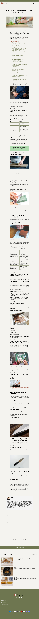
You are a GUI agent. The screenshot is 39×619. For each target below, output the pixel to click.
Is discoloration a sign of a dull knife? (20, 79)
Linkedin (12, 499)
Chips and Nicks (16, 74)
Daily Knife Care (16, 66)
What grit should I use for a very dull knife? (20, 54)
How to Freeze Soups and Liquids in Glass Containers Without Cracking (25, 579)
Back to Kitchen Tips (20, 547)
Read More (12, 390)
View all (35, 554)
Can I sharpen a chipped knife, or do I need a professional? (20, 76)
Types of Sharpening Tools (16, 45)
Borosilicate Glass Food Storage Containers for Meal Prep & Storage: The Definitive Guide (24, 559)
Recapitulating (14, 80)
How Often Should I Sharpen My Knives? (20, 43)
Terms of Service (25, 539)
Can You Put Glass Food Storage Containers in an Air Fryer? (24, 568)
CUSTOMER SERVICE (4, 604)
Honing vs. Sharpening (17, 60)
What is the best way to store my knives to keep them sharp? (20, 65)
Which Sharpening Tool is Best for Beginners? (19, 47)
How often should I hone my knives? (19, 61)
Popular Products (4, 600)
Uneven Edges (15, 70)
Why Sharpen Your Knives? (16, 42)
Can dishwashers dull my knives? (19, 68)
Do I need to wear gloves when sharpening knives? (18, 50)
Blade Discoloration (16, 77)
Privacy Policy (20, 539)
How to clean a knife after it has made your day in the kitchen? (19, 388)
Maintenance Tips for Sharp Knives (18, 59)
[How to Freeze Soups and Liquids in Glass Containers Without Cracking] (7, 581)
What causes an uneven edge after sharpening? (19, 72)
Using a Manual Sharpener (18, 55)
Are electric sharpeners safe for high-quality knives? (20, 57)
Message (7, 527)
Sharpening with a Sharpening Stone (19, 51)
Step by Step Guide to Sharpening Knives (19, 48)
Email (7, 522)
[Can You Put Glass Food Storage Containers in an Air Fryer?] (7, 571)
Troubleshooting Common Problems (18, 69)
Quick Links (3, 602)
